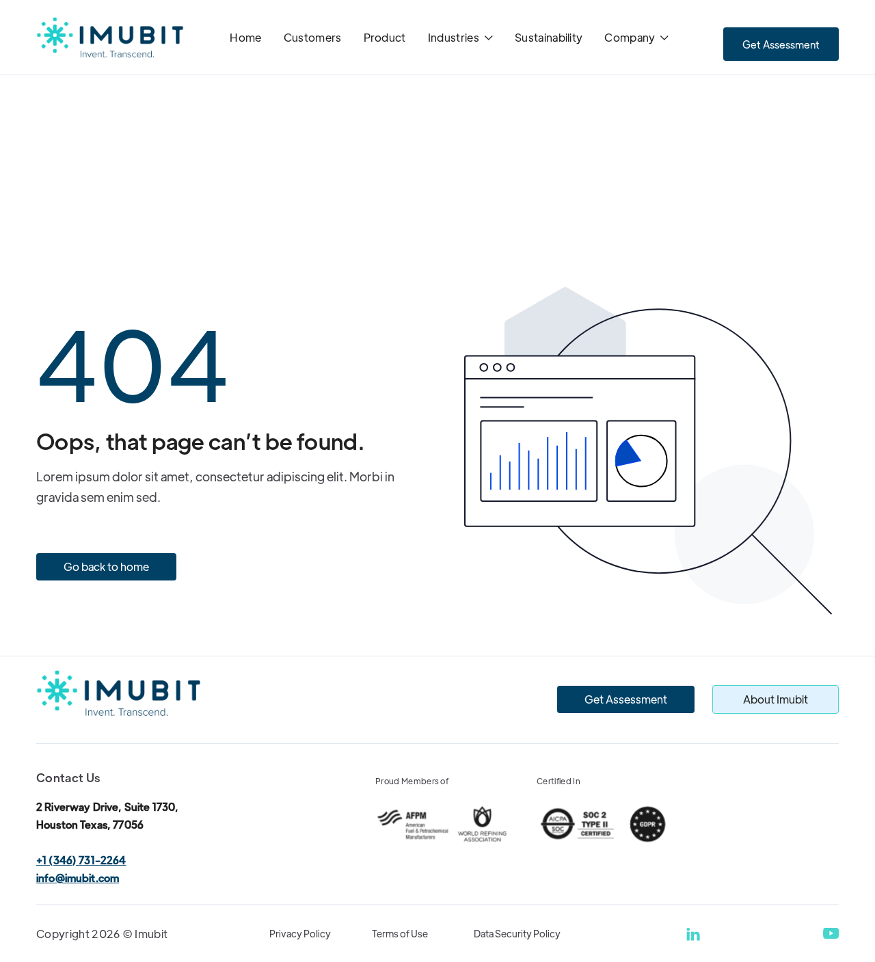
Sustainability (548, 37)
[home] (110, 37)
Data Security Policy (517, 933)
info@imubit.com (77, 877)
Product (385, 37)
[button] (460, 38)
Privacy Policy (300, 933)
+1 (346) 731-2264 (81, 859)
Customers (313, 37)
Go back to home (106, 566)
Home (245, 37)
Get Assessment (781, 44)
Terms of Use (400, 933)
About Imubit (775, 699)
